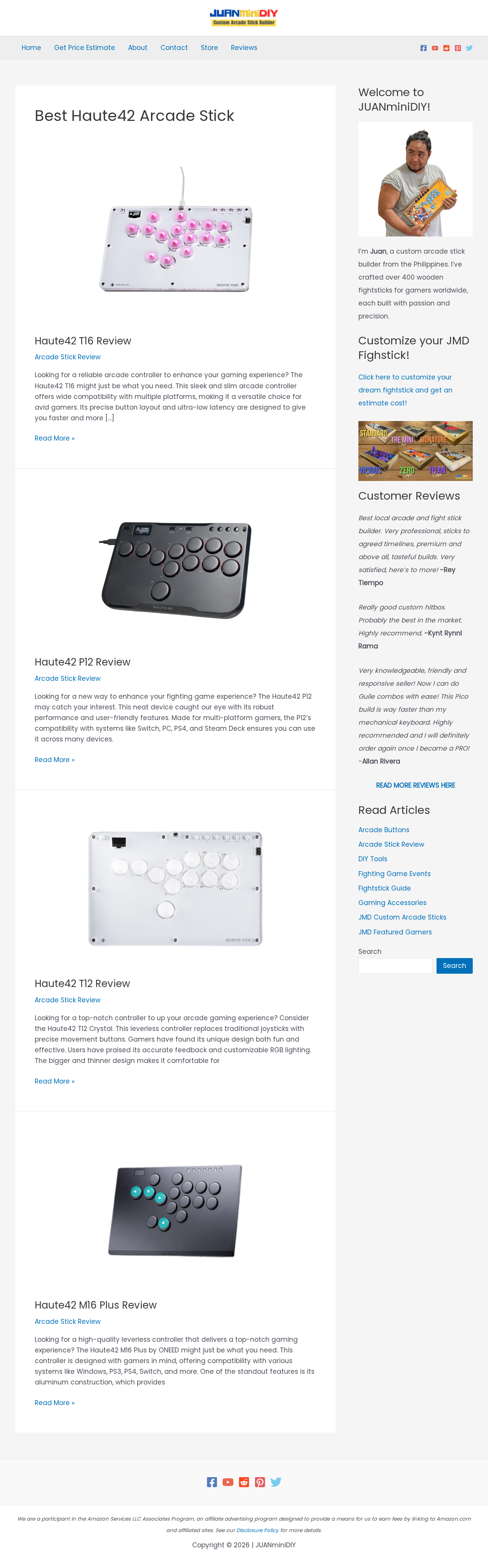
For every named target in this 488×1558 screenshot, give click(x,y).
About (138, 47)
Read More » (55, 438)
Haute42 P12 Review (82, 662)
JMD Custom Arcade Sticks (402, 917)
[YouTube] (435, 48)
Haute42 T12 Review (82, 983)
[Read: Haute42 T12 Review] (175, 888)
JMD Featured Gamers (395, 932)
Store (209, 47)
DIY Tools (372, 858)
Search (370, 951)
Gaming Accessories (392, 902)
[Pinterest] (457, 48)
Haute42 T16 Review (83, 341)
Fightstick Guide (384, 888)
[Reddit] (446, 48)
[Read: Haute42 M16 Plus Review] (175, 1209)
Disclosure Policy (257, 1530)
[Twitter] (469, 48)
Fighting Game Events (394, 873)
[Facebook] (423, 48)
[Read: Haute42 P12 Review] (175, 566)
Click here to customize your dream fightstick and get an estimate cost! (405, 390)
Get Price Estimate (84, 47)
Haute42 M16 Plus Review (96, 1305)
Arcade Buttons (383, 829)
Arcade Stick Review (68, 357)
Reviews (244, 47)
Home (31, 47)
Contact (174, 47)
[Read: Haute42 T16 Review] (175, 245)
